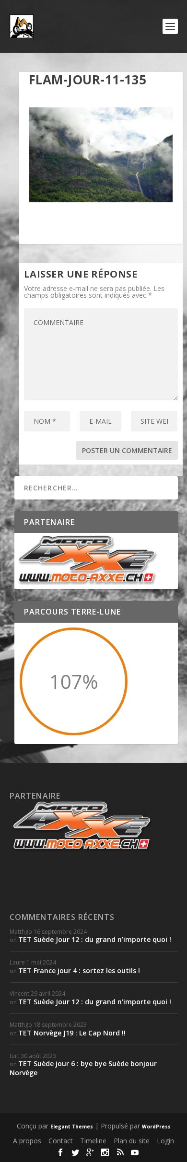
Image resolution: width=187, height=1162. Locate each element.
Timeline (93, 1140)
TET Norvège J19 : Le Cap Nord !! (72, 1032)
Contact (60, 1140)
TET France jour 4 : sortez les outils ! (79, 970)
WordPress (156, 1126)
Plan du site (132, 1140)
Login (165, 1140)
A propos (27, 1140)
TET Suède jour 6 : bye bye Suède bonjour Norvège (83, 1068)
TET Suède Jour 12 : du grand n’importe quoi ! (94, 939)
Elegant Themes (71, 1126)
